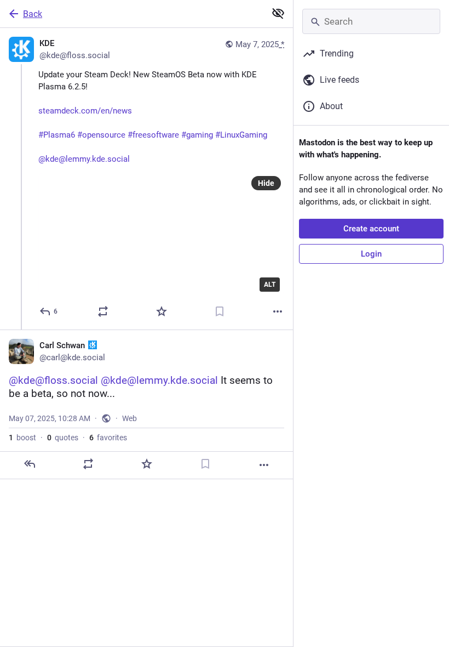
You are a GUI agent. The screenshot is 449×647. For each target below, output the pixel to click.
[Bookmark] (219, 311)
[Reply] (29, 463)
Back (32, 14)
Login (371, 254)
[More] (277, 311)
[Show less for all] (278, 13)
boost (22, 437)
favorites (108, 437)
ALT (269, 284)
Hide (266, 183)
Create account (371, 229)
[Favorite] (161, 311)
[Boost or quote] (103, 311)
